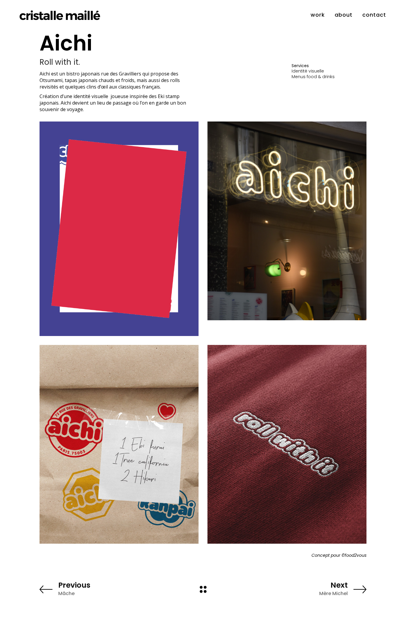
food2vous (355, 555)
